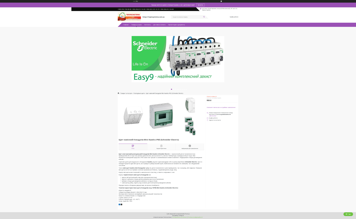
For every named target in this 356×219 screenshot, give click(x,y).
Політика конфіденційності (195, 217)
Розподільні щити (139, 93)
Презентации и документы (176, 24)
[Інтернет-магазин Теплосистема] (129, 16)
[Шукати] (204, 17)
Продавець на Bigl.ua (178, 215)
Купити (200, 5)
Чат (349, 214)
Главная (125, 24)
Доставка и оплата (159, 24)
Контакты (147, 24)
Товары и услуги (136, 24)
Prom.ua (187, 214)
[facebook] (119, 205)
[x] (121, 205)
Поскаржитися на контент (179, 217)
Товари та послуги (126, 93)
